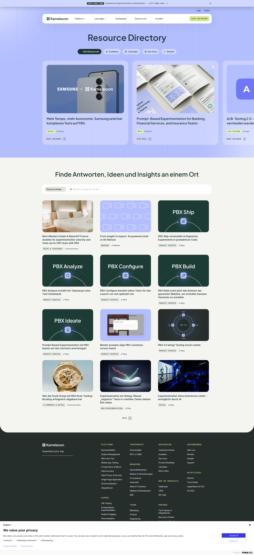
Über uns (191, 450)
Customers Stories (166, 450)
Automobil (134, 482)
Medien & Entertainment (140, 491)
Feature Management (110, 454)
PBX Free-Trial (107, 458)
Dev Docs (163, 458)
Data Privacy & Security (111, 475)
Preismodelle (135, 450)
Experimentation (108, 450)
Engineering (135, 519)
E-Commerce (135, 478)
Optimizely (163, 486)
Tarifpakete (120, 18)
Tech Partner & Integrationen (165, 511)
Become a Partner (166, 517)
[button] (207, 9)
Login (198, 10)
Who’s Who (164, 471)
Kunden (159, 18)
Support (190, 463)
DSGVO (190, 478)
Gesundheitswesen (138, 470)
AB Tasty (162, 495)
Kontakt (190, 458)
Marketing (134, 510)
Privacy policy (27, 546)
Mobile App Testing (109, 463)
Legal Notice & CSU (195, 486)
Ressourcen (141, 18)
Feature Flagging (108, 514)
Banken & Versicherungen (141, 474)
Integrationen (107, 488)
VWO (161, 491)
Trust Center (192, 482)
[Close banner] (210, 3)
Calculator (163, 467)
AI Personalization (109, 483)
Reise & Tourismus (138, 486)
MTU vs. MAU (136, 454)
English (6, 525)
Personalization (108, 518)
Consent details (10, 546)
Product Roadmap (166, 463)
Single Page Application (111, 479)
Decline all (233, 541)
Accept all (233, 535)
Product (133, 514)
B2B (131, 495)
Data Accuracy (107, 471)
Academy (163, 454)
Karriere (190, 454)
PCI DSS (190, 491)
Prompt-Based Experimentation (108, 508)
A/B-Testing (106, 503)
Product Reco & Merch (111, 467)
